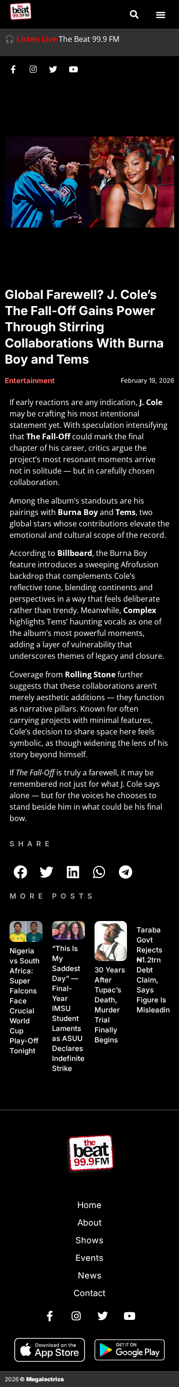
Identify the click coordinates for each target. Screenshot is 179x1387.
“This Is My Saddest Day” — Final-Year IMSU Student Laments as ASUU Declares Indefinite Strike (68, 1008)
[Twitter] (53, 69)
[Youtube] (73, 69)
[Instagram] (33, 69)
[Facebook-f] (13, 69)
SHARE (31, 843)
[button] (134, 14)
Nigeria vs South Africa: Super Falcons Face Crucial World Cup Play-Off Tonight (25, 1000)
